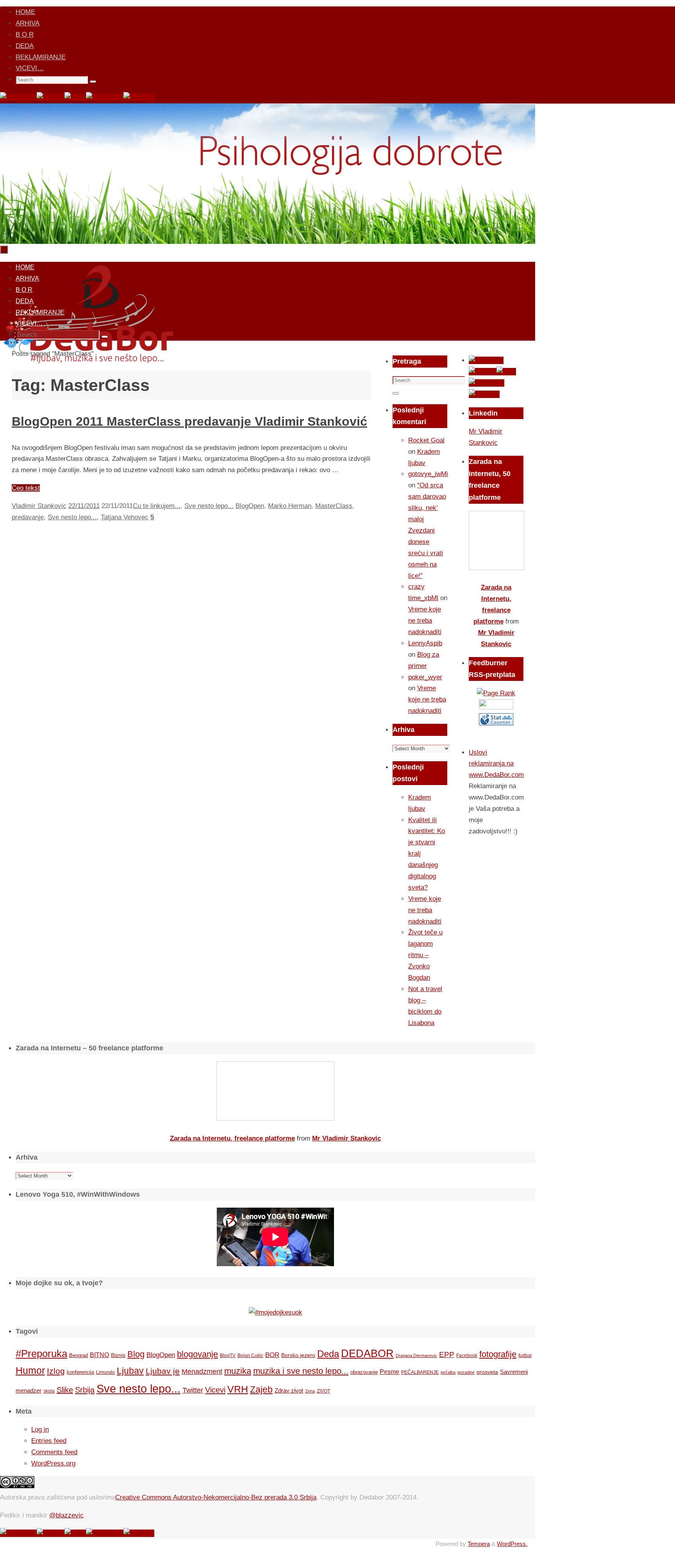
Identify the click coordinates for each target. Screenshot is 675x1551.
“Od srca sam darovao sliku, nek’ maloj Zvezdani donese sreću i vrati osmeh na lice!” (427, 530)
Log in (40, 1429)
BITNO (99, 1355)
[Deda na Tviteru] (50, 97)
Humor (30, 1370)
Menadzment (202, 1371)
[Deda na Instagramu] (104, 97)
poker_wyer (425, 677)
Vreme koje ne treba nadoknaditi (424, 621)
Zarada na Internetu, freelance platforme (232, 1138)
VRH (237, 1389)
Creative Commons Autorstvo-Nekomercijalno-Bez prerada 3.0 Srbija (215, 1497)
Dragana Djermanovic (416, 1355)
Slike (65, 1390)
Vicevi (215, 1390)
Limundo (105, 1372)
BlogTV (228, 1355)
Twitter (192, 1390)
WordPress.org (53, 1463)
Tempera (479, 1543)
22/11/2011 (84, 506)
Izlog (56, 1370)
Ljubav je (163, 1370)
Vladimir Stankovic (39, 506)
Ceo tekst (26, 488)
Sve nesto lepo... (209, 506)
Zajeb (261, 1389)
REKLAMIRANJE (41, 57)
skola (49, 1391)
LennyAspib (425, 643)
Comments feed (54, 1452)
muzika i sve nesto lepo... (300, 1371)
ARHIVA (27, 23)
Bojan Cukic (250, 1355)
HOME (25, 12)
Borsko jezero (298, 1355)
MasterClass (333, 506)
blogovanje (197, 1354)
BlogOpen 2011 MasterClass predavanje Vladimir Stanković (189, 421)
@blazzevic (66, 1515)
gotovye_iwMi (428, 474)
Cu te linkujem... (156, 506)
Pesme (389, 1371)
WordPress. (512, 1543)
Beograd (78, 1355)
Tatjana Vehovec (124, 517)
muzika (237, 1371)
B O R (25, 34)
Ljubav (130, 1371)
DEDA (25, 46)
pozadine (466, 1372)
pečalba (448, 1372)
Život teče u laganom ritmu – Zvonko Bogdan (425, 955)
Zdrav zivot (289, 1390)
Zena (310, 1391)
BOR (272, 1355)
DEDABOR (367, 1353)
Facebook (466, 1355)
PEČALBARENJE (420, 1372)
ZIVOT (323, 1390)
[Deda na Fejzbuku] (18, 97)
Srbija (85, 1390)
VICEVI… (30, 68)
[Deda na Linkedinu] (138, 97)
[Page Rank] (496, 693)
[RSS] (75, 97)
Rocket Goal (426, 440)
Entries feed (48, 1440)
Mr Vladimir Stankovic (346, 1138)
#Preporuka (41, 1353)
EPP (446, 1354)
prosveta (487, 1372)
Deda (328, 1353)
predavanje (28, 517)
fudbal (525, 1355)
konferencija (80, 1372)
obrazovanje (364, 1372)
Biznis (118, 1355)
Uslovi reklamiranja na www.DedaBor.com (496, 764)
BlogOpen (250, 506)
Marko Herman (289, 506)
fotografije (497, 1354)
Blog (136, 1354)
